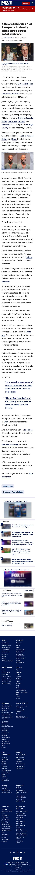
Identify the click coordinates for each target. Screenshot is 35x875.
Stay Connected (6, 753)
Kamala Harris (20, 766)
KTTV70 (3, 747)
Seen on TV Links (6, 679)
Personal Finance (6, 792)
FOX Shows (4, 817)
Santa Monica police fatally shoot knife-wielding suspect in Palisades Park (22, 561)
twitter (14, 852)
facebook (10, 852)
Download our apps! (5, 773)
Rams (18, 670)
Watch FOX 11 (22, 703)
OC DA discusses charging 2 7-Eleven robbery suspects (15, 64)
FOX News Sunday (7, 661)
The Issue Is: (5, 708)
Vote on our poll (6, 681)
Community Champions (4, 722)
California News (6, 645)
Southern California (10, 93)
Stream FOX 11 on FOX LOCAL (21, 707)
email (24, 852)
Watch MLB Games (19, 818)
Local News (6, 590)
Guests (3, 670)
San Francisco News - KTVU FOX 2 (21, 792)
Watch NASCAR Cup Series (20, 822)
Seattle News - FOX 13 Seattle (20, 800)
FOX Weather (20, 662)
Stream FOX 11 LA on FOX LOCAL (16, 501)
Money (4, 785)
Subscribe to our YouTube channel (16, 570)
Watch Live (26, 3)
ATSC (3, 832)
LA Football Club (21, 690)
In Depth (4, 710)
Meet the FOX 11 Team (6, 812)
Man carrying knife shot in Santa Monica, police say (11, 624)
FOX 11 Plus (5, 835)
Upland (21, 121)
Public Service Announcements (6, 829)
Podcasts (4, 777)
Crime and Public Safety (13, 492)
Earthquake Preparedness (20, 655)
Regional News (19, 786)
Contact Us (4, 837)
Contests (4, 809)
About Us (5, 806)
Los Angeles (23, 38)
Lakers (18, 674)
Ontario (21, 118)
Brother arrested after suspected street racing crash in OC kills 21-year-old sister (22, 543)
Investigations (5, 737)
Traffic (18, 645)
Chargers (18, 672)
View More (29, 591)
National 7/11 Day (9, 444)
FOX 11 (17, 38)
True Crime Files (6, 715)
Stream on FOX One (20, 807)
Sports (19, 667)
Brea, (14, 139)
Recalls (3, 656)
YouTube (4, 764)
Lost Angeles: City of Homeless (6, 718)
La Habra (28, 430)
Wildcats (18, 683)
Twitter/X (4, 768)
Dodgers (18, 679)
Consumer (4, 654)
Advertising (4, 822)
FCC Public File (5, 824)
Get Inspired (5, 733)
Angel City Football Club (21, 693)
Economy (4, 788)
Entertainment (5, 652)
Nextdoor (4, 766)
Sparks (18, 698)
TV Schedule (5, 815)
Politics (3, 658)
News (3, 640)
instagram (17, 852)
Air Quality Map (20, 649)
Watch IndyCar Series (20, 826)
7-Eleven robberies (24, 84)
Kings (17, 685)
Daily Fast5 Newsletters (5, 780)
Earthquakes (20, 652)
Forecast (18, 643)
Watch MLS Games (19, 842)
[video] (29, 626)
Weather (19, 640)
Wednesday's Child (7, 713)
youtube (21, 852)
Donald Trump (20, 759)
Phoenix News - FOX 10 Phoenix (21, 797)
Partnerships (5, 839)
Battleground (20, 768)
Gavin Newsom (20, 764)
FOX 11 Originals (6, 706)
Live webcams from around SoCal (22, 717)
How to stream (6, 770)
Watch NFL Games (21, 811)
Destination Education (4, 730)
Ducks (18, 688)
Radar (18, 647)
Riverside (5, 281)
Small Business (6, 790)
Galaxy (18, 696)
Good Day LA (6, 667)
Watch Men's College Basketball (21, 830)
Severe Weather (21, 658)
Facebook (4, 757)
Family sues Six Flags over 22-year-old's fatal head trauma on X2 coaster (22, 534)
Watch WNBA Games (20, 838)
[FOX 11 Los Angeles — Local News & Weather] (6, 3)
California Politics (21, 755)
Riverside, (6, 124)
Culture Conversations (5, 740)
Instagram (4, 759)
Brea (28, 118)
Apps (17, 714)
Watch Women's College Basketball (21, 834)
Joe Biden (19, 761)
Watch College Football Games (21, 814)
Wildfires (18, 660)
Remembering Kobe (5, 744)
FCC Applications (6, 826)
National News (5, 649)
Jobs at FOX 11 (5, 820)
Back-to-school (6, 677)
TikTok (3, 761)
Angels (18, 681)
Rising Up (4, 735)
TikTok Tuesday (6, 683)
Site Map (4, 841)
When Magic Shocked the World (7, 726)
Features (5, 703)
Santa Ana (12, 121)
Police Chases (5, 647)
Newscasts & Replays (20, 710)
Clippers (18, 677)
